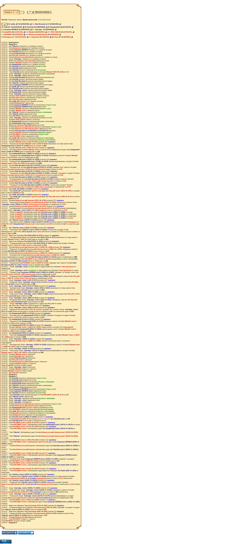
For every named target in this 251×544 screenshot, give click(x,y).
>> (30, 12)
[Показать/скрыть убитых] (5, 24)
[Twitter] (26, 532)
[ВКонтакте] (10, 532)
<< (21, 12)
